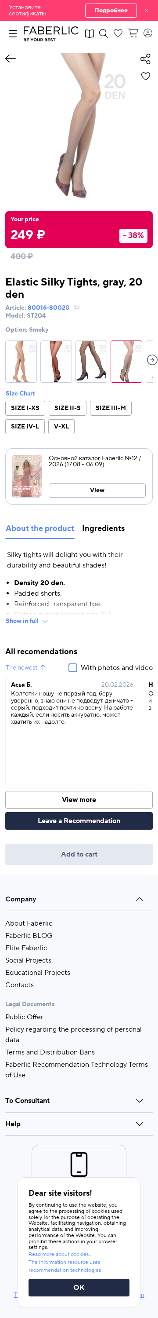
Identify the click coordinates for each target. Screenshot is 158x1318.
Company (20, 899)
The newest (21, 668)
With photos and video (117, 667)
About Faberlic (28, 923)
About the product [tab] (40, 529)
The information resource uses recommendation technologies (65, 1266)
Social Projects (28, 960)
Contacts (19, 985)
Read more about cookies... (61, 1254)
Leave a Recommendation (79, 820)
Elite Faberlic (26, 948)
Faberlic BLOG (29, 935)
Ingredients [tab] (103, 529)
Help (13, 1124)
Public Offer (24, 1017)
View (97, 490)
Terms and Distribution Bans (50, 1052)
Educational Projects (37, 972)
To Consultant (27, 1100)
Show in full (22, 621)
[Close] (146, 10)
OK (79, 1287)
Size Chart (20, 393)
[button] (79, 10)
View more (79, 799)
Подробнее (111, 11)
